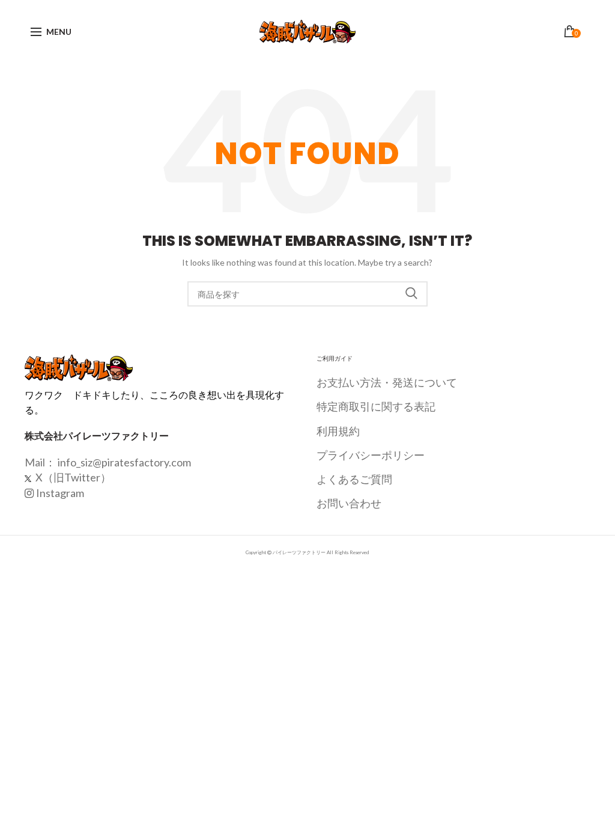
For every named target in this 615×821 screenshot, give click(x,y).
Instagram (60, 492)
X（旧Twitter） (72, 477)
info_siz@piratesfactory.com (124, 462)
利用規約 (338, 431)
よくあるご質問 (354, 479)
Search (411, 294)
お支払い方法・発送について (387, 382)
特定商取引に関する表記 (376, 406)
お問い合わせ (349, 503)
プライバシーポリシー (371, 455)
